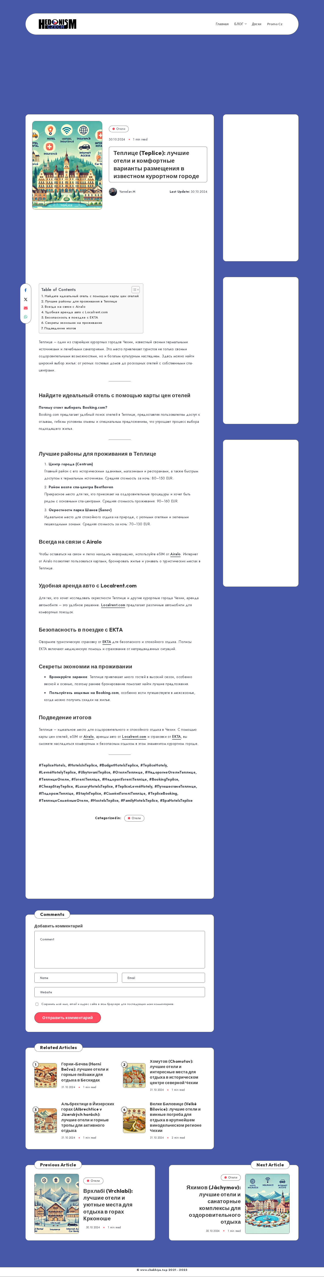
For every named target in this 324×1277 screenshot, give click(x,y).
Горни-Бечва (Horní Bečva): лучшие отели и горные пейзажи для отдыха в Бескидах (84, 1072)
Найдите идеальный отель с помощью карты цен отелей (92, 296)
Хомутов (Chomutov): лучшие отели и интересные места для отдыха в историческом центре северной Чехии (174, 1072)
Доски (256, 24)
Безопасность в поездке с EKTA (71, 317)
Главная (222, 24)
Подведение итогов (60, 328)
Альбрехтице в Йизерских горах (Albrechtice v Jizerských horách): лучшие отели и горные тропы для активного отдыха (87, 1117)
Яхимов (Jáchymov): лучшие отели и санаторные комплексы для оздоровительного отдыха (213, 1204)
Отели (120, 128)
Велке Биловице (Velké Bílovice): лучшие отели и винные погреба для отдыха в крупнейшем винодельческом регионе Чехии (175, 1117)
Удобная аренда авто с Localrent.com (76, 312)
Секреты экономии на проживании (73, 322)
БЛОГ (238, 24)
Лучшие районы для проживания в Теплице (81, 301)
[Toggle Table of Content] (133, 289)
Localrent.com (113, 605)
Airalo (175, 554)
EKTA (106, 641)
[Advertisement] (162, 67)
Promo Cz (274, 24)
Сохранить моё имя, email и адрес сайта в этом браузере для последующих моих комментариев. (107, 1004)
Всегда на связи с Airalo (65, 306)
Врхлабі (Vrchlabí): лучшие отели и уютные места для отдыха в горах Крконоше (108, 1205)
